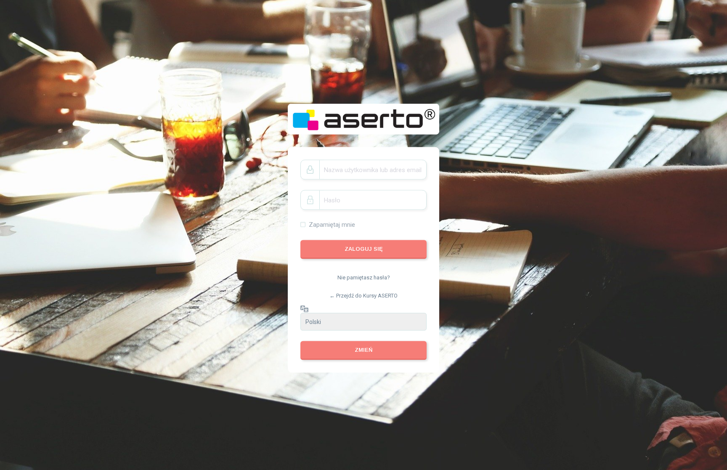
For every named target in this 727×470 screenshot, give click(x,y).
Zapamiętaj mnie (332, 224)
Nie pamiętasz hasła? (363, 277)
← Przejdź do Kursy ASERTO (363, 295)
